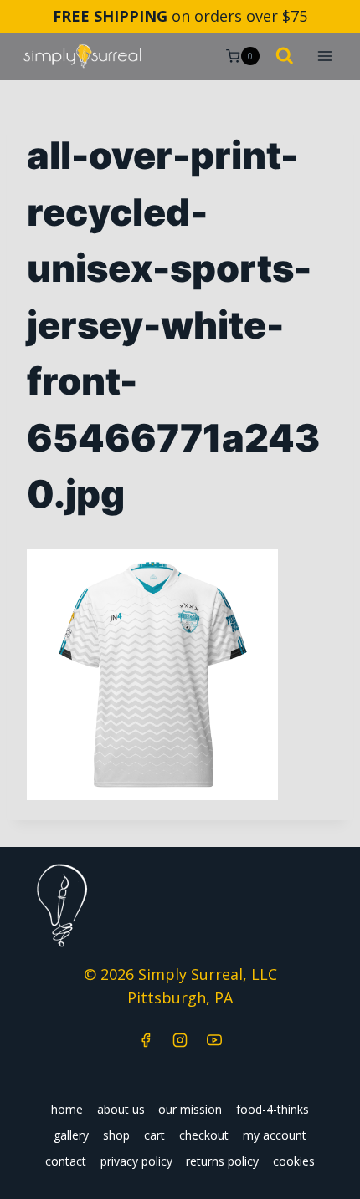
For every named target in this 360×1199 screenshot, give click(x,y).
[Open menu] (324, 56)
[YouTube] (214, 1040)
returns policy (222, 1161)
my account (274, 1135)
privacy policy (136, 1161)
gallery (71, 1135)
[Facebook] (146, 1040)
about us (121, 1109)
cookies (294, 1161)
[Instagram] (180, 1040)
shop (116, 1135)
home (67, 1109)
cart (154, 1135)
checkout (204, 1135)
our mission (190, 1109)
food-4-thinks (272, 1109)
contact (65, 1161)
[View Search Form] (284, 57)
